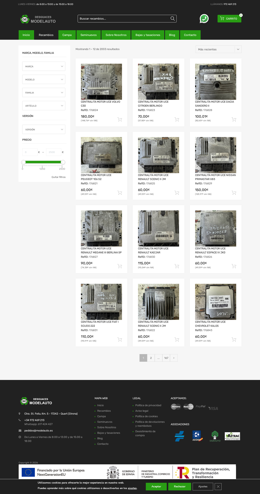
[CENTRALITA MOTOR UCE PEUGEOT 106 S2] (101, 155)
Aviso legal (141, 410)
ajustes (132, 488)
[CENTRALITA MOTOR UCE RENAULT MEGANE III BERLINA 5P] (101, 228)
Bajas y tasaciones (148, 35)
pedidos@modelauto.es (38, 430)
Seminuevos (89, 35)
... (158, 358)
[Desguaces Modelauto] (35, 19)
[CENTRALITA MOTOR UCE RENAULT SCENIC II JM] (158, 155)
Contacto (190, 35)
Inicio (26, 35)
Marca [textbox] (29, 66)
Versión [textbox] (30, 129)
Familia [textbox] (29, 92)
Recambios (46, 35)
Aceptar (156, 486)
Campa (67, 35)
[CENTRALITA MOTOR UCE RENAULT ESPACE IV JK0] (215, 228)
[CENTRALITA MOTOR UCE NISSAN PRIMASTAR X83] (215, 155)
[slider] (23, 162)
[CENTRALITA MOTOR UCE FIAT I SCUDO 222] (101, 302)
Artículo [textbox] (30, 106)
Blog (172, 35)
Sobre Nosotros (116, 35)
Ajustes (202, 486)
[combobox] (43, 66)
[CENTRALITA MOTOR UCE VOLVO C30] (101, 82)
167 (166, 358)
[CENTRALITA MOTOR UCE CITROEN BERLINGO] (158, 82)
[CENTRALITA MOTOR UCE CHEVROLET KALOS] (215, 302)
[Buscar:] (127, 18)
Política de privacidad (148, 405)
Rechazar (179, 486)
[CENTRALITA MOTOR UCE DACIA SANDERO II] (215, 82)
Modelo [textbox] (29, 79)
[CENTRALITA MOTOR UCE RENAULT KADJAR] (158, 228)
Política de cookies (146, 416)
